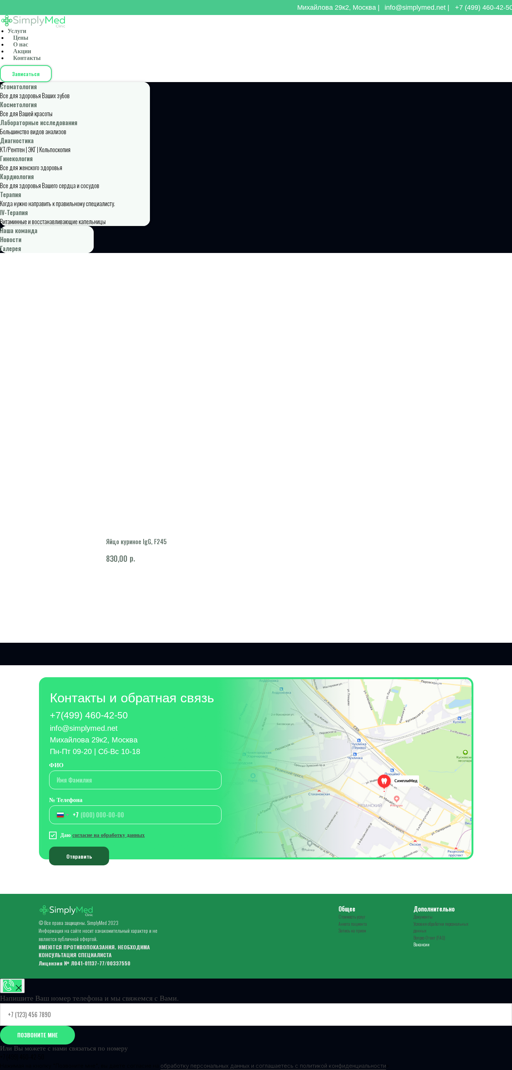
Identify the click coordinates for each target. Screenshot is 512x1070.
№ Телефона (65, 800)
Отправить (79, 856)
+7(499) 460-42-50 (89, 715)
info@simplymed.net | (417, 7)
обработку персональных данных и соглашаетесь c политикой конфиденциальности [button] (273, 1065)
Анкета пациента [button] (352, 923)
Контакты (27, 58)
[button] (26, 73)
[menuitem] (75, 91)
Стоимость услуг (351, 916)
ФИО (56, 765)
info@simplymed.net (84, 728)
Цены (20, 37)
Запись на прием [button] (352, 930)
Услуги (16, 31)
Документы (423, 916)
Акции (22, 51)
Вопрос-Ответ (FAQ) (429, 937)
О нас (20, 44)
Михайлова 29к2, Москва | (338, 7)
